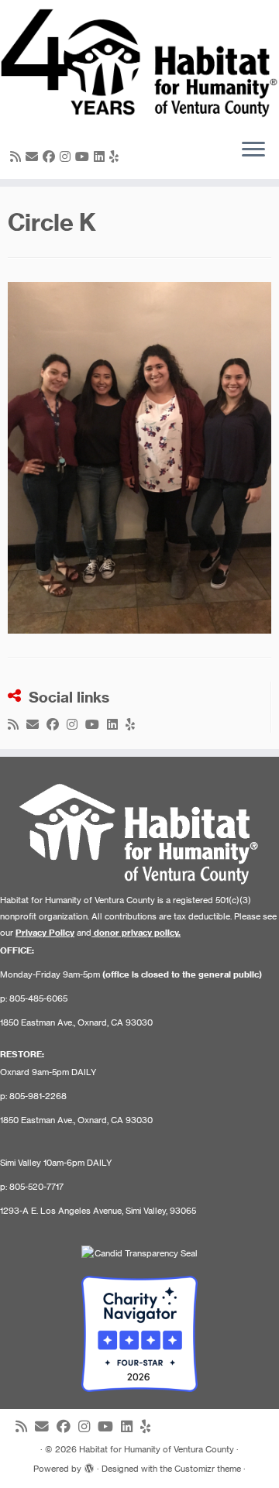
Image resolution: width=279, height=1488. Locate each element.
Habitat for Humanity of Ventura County (156, 1449)
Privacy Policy (45, 932)
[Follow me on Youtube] (84, 156)
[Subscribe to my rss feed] (18, 156)
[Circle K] (139, 456)
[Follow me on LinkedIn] (101, 156)
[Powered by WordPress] (89, 1465)
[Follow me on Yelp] (116, 156)
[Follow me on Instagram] (67, 156)
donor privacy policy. (137, 932)
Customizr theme (207, 1468)
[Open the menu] (253, 151)
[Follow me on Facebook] (51, 156)
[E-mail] (34, 156)
